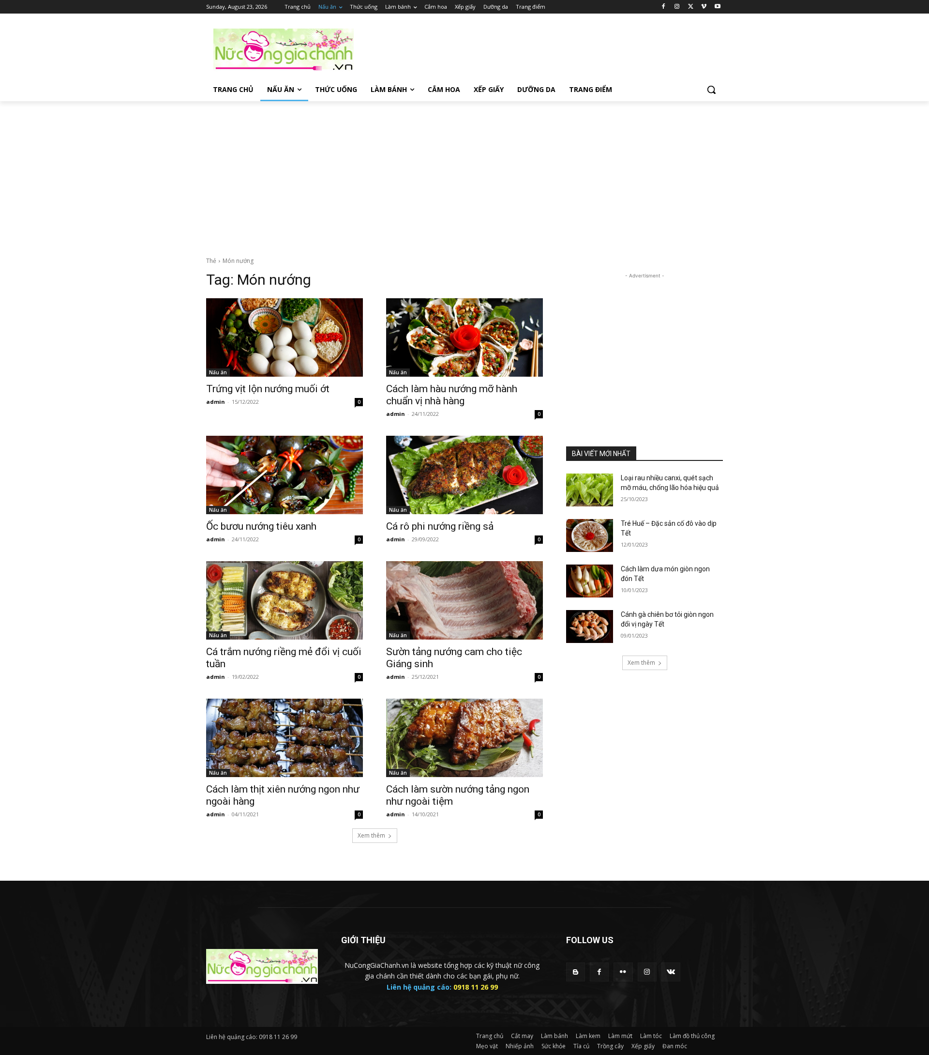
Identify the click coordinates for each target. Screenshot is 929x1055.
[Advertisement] (537, 49)
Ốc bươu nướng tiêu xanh (261, 526)
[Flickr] (623, 972)
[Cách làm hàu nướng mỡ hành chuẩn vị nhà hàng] (464, 337)
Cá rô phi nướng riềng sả (440, 526)
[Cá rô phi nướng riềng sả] (464, 475)
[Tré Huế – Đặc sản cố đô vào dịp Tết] (589, 535)
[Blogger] (575, 972)
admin (215, 401)
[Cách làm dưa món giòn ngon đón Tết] (589, 581)
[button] (711, 89)
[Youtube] (717, 7)
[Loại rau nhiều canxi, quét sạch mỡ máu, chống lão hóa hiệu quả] (589, 490)
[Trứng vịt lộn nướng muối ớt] (284, 337)
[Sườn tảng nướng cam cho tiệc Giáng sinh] (464, 600)
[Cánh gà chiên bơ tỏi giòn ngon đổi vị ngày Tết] (589, 626)
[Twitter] (690, 7)
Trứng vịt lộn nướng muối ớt (268, 389)
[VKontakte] (670, 972)
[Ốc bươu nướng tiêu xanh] (284, 475)
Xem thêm (371, 835)
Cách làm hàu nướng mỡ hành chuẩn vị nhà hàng (451, 395)
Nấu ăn (218, 372)
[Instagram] (677, 7)
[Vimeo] (703, 7)
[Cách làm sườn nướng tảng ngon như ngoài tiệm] (464, 738)
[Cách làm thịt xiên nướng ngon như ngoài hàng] (284, 738)
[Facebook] (663, 7)
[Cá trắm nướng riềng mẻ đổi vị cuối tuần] (284, 600)
